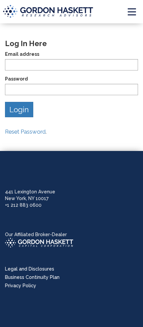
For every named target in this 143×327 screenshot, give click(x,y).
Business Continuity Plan (32, 277)
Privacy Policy (20, 285)
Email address (22, 54)
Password (16, 78)
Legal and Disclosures (29, 269)
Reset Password (25, 131)
